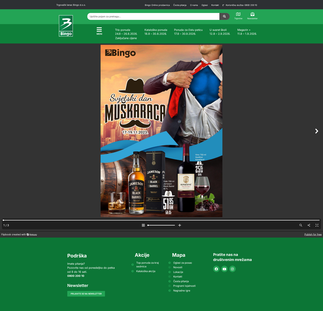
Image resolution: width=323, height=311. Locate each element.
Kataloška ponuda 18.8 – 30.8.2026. (156, 31)
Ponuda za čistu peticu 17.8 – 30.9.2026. (188, 31)
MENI (99, 34)
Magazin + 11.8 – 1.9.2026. (247, 31)
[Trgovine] (238, 14)
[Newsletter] (252, 14)
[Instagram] (232, 269)
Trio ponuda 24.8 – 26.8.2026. (126, 31)
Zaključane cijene (126, 38)
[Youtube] (224, 269)
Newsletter (252, 18)
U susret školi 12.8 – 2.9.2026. (220, 31)
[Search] (224, 16)
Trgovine (238, 18)
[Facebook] (216, 269)
